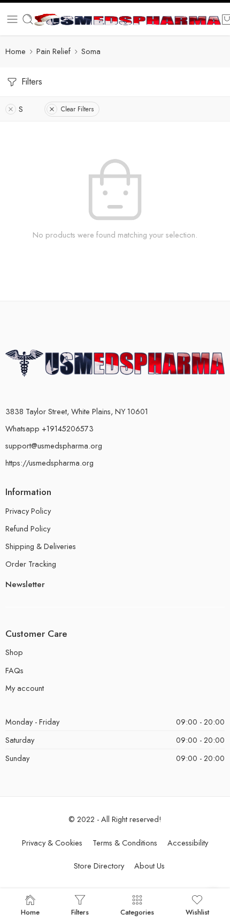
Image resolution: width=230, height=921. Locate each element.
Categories (137, 911)
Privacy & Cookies (52, 842)
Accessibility (187, 842)
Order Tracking (30, 563)
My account (24, 688)
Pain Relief (53, 51)
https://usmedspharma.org (49, 462)
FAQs (14, 670)
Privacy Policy (28, 510)
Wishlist (197, 911)
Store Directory (99, 865)
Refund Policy (27, 528)
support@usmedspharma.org (53, 445)
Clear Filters (77, 109)
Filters (30, 81)
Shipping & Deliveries (40, 546)
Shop (14, 652)
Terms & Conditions (125, 842)
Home (15, 51)
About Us (149, 865)
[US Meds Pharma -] (127, 19)
